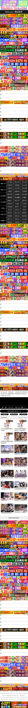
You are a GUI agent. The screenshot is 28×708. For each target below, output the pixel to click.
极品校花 (9, 222)
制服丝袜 (17, 191)
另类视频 (24, 191)
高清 (16, 407)
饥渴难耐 (17, 194)
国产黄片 (9, 213)
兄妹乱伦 (17, 219)
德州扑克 (24, 200)
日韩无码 (24, 222)
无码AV (3, 208)
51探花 (24, 206)
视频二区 (3, 189)
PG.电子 (23, 414)
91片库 (10, 209)
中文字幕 (17, 188)
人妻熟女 (9, 191)
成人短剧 (24, 219)
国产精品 (9, 182)
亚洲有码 (9, 185)
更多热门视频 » (23, 417)
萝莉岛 (24, 209)
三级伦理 (9, 188)
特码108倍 (14, 414)
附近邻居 (9, 194)
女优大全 (17, 209)
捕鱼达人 (9, 200)
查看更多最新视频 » (14, 518)
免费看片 (3, 220)
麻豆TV (17, 206)
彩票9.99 (9, 203)
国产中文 (9, 219)
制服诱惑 (24, 216)
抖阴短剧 (17, 222)
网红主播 (17, 182)
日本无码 (24, 182)
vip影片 (4, 414)
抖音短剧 (9, 206)
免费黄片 (24, 213)
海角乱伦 (17, 216)
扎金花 (17, 203)
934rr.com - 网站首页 (13, 12)
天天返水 (24, 203)
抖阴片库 (3, 214)
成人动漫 (24, 185)
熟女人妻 (17, 213)
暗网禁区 (9, 216)
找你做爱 (24, 194)
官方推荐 (3, 202)
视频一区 (3, 183)
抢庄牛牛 (17, 200)
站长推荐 (3, 196)
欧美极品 (17, 185)
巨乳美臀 (24, 188)
